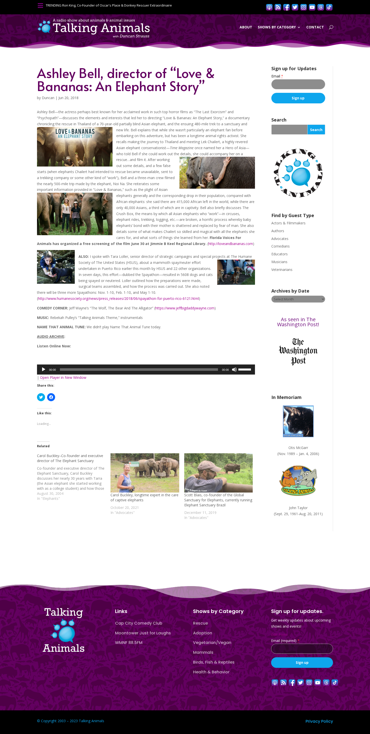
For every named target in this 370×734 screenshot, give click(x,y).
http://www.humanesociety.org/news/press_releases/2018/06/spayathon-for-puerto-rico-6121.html (118, 298)
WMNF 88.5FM (128, 642)
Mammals (203, 652)
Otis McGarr (298, 447)
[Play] (43, 369)
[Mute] (234, 369)
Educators (279, 254)
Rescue (200, 623)
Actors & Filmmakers (288, 223)
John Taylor (298, 507)
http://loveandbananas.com (230, 243)
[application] (146, 369)
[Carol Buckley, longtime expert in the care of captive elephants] (144, 473)
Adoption (202, 633)
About (246, 27)
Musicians (279, 261)
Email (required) (285, 640)
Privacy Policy (319, 721)
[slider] (245, 369)
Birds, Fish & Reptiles (214, 662)
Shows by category (277, 27)
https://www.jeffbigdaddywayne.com (184, 308)
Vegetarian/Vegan (212, 642)
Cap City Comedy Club (138, 623)
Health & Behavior (211, 672)
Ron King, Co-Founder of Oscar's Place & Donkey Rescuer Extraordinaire (117, 5)
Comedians (280, 246)
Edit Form (279, 634)
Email (277, 76)
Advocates (279, 238)
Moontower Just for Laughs (143, 633)
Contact (315, 27)
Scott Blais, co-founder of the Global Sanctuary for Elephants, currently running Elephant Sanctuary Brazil (218, 500)
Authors (277, 230)
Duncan (48, 97)
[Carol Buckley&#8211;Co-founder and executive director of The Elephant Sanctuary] (73, 477)
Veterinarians (281, 269)
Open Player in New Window (63, 377)
